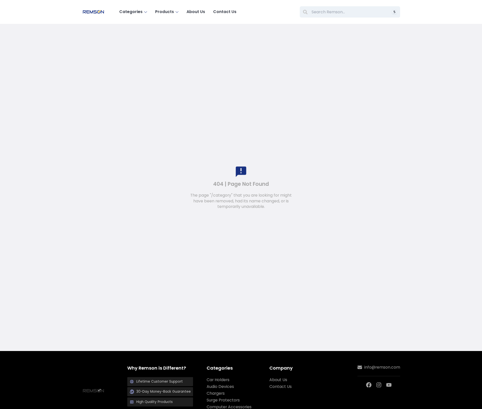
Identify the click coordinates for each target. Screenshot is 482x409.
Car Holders (218, 380)
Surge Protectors (223, 400)
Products (164, 12)
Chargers (216, 393)
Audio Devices (220, 386)
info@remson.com (382, 367)
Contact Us (224, 12)
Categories (131, 12)
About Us (196, 12)
